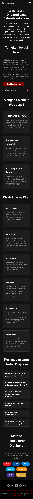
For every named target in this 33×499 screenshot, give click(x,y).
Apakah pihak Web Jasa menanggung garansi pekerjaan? (13, 394)
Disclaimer (21, 490)
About (2, 490)
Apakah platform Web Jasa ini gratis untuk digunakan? (15, 375)
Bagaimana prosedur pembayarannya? (12, 413)
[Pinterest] (20, 485)
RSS (31, 490)
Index (27, 490)
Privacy (14, 490)
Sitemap (8, 490)
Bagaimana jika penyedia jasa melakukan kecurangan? (15, 423)
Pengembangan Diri (18, 495)
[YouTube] (24, 485)
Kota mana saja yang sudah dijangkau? (14, 404)
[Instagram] (8, 485)
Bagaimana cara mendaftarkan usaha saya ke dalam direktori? (16, 384)
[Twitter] (12, 485)
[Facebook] (16, 485)
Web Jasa (14, 493)
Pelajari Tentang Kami (13, 84)
